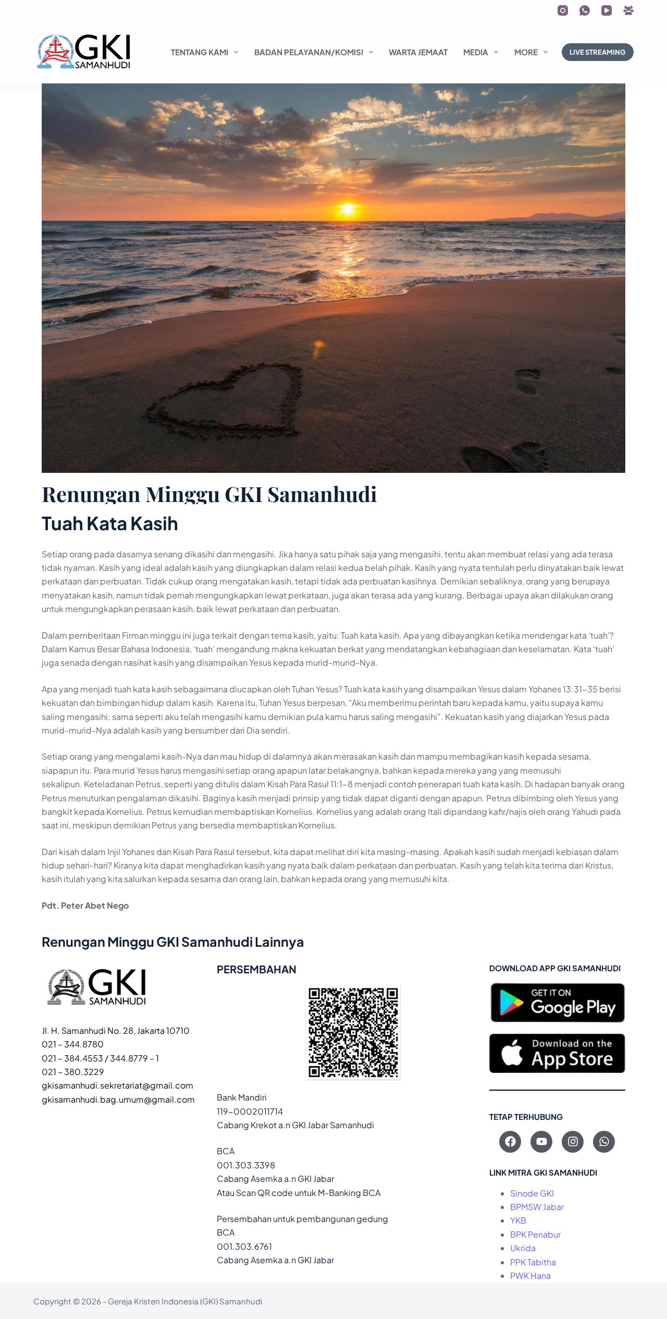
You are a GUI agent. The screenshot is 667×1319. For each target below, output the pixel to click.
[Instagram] (563, 10)
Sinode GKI (532, 1193)
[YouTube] (606, 10)
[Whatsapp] (604, 1142)
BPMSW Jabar (537, 1206)
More (526, 52)
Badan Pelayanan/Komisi (308, 52)
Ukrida (523, 1247)
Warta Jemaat (418, 52)
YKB (518, 1220)
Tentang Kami (199, 52)
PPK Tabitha (533, 1261)
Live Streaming (598, 52)
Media (475, 52)
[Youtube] (541, 1142)
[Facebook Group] (628, 10)
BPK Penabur (535, 1234)
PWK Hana (530, 1275)
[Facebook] (510, 1142)
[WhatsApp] (584, 10)
